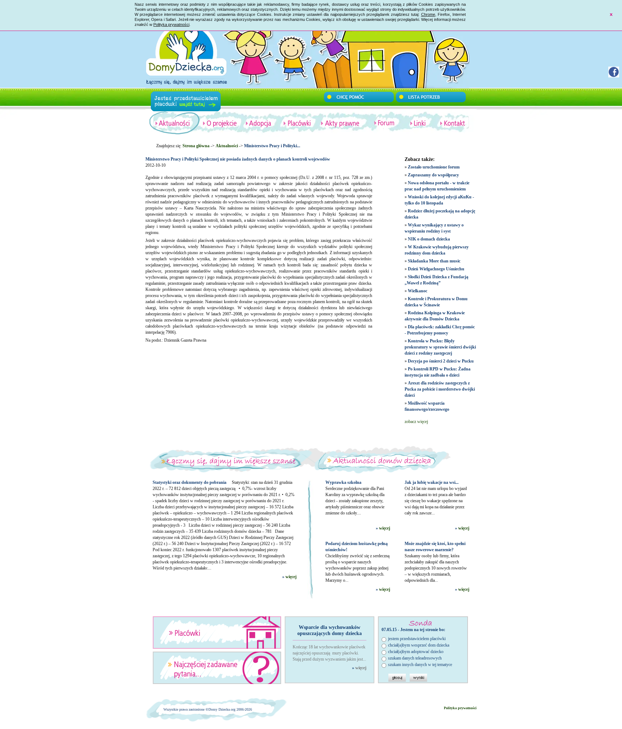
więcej (291, 576)
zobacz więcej (416, 421)
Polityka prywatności (171, 24)
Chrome (428, 14)
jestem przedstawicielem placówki (417, 638)
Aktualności (227, 145)
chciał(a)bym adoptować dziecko (415, 651)
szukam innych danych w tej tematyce (420, 664)
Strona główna (195, 145)
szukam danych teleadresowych (415, 658)
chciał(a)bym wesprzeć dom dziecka (418, 645)
